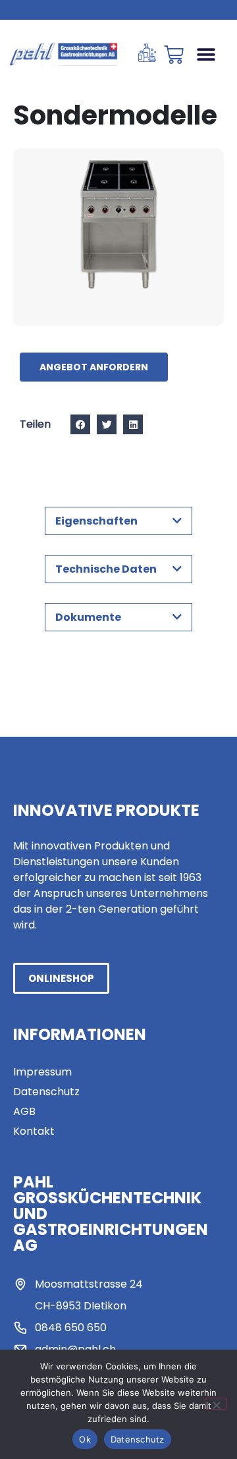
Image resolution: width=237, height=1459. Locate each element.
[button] (206, 54)
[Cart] (173, 54)
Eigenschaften (96, 521)
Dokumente (88, 617)
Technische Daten (106, 569)
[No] (216, 1404)
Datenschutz (138, 1439)
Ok (85, 1439)
